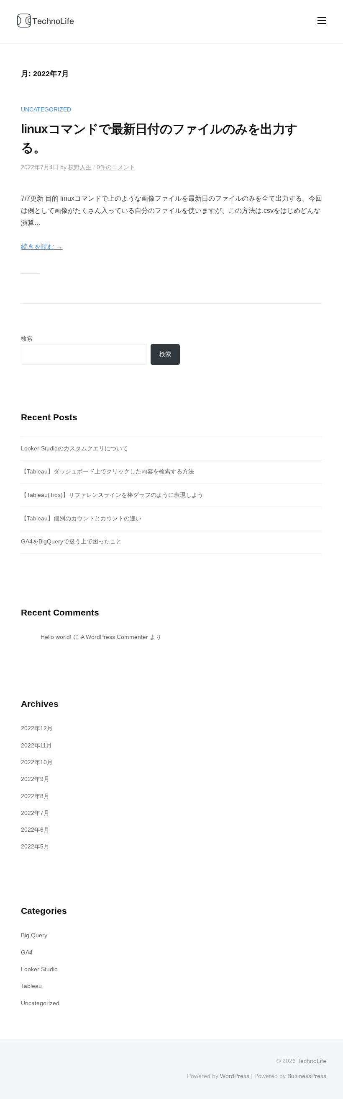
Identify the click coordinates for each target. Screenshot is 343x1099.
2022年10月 (37, 762)
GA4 (27, 952)
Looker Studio (39, 969)
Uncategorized (46, 109)
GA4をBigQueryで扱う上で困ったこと (71, 541)
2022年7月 (35, 812)
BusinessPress (306, 1076)
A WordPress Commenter (114, 637)
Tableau (31, 986)
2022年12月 (37, 728)
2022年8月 (35, 796)
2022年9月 (35, 779)
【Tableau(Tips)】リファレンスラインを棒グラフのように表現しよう (112, 494)
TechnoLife (311, 1061)
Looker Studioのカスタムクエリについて (74, 448)
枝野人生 (80, 167)
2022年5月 (35, 846)
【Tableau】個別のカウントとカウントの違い (81, 518)
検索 (27, 338)
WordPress (234, 1076)
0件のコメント (116, 167)
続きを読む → (42, 246)
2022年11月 (36, 745)
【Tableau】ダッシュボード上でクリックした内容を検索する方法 (107, 471)
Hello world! (56, 637)
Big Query (34, 935)
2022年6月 (35, 829)
